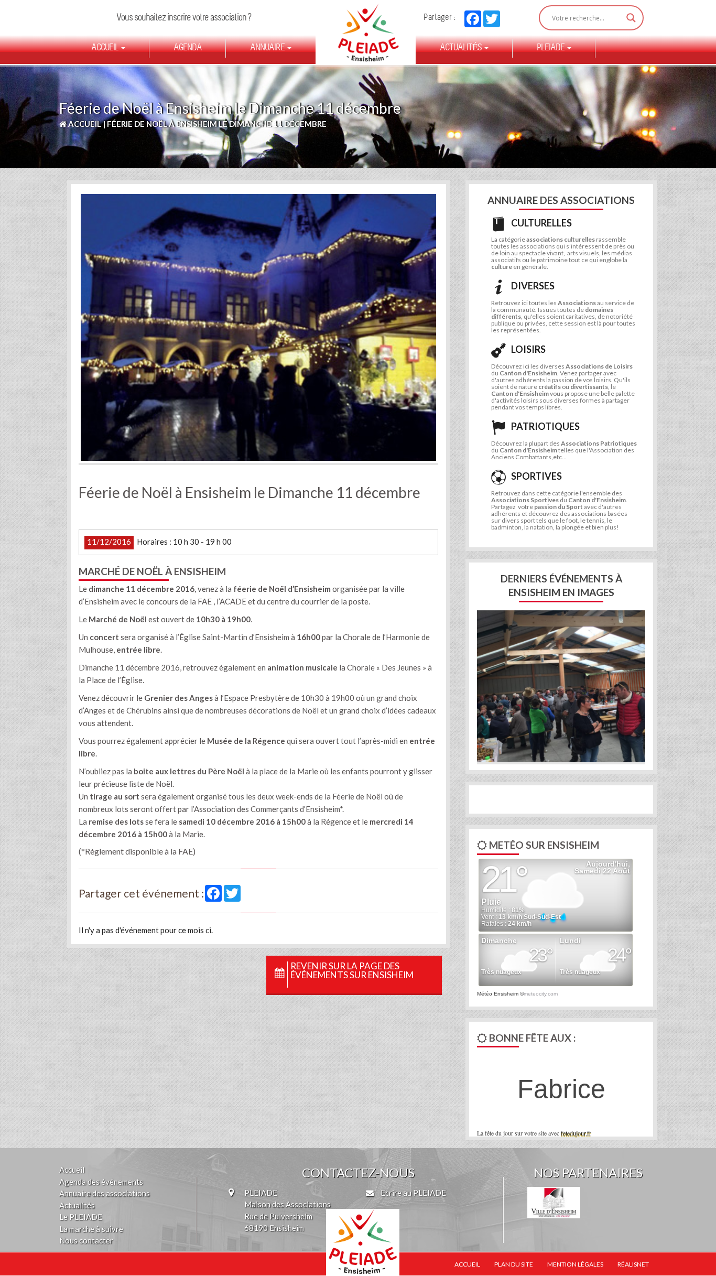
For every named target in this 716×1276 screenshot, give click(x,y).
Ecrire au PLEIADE (412, 1192)
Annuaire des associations (104, 1193)
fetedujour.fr (576, 1133)
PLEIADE (551, 48)
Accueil (105, 48)
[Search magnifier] (631, 17)
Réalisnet (633, 1264)
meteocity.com (541, 994)
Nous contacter (86, 1240)
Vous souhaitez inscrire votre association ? (183, 18)
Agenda (187, 48)
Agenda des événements (101, 1181)
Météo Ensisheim (497, 994)
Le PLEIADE (80, 1216)
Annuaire (268, 48)
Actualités (461, 48)
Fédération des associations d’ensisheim (364, 32)
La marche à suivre (91, 1229)
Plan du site (513, 1264)
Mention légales (575, 1264)
